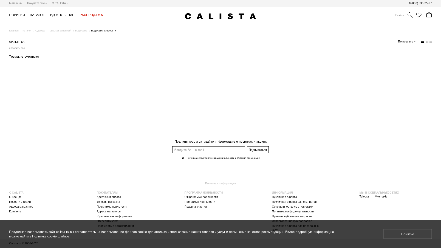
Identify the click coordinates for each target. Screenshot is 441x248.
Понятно (407, 234)
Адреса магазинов (21, 206)
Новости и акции (20, 201)
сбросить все (17, 48)
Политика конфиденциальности (293, 211)
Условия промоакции (248, 158)
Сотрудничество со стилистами (292, 206)
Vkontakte (381, 196)
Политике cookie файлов (50, 236)
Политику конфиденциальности (217, 158)
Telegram (365, 196)
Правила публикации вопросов (292, 216)
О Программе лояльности (201, 197)
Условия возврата (108, 201)
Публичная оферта (284, 197)
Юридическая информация (114, 216)
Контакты (15, 211)
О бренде (15, 197)
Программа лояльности (112, 206)
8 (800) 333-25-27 (420, 3)
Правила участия (195, 206)
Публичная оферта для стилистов (294, 201)
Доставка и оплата (109, 197)
